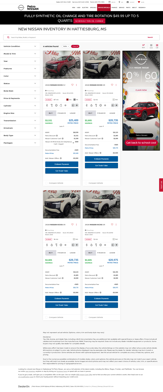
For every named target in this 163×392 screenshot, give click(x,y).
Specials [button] (93, 7)
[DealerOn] (24, 386)
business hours (62, 371)
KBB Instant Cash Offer (84, 374)
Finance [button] (114, 7)
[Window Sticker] (76, 105)
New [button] (73, 7)
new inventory (30, 371)
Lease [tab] (73, 113)
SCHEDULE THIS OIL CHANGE (89, 21)
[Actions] (76, 85)
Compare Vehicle (56, 183)
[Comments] (73, 105)
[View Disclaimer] (65, 105)
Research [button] (142, 7)
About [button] (134, 7)
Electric (85, 7)
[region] (61, 145)
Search (150, 37)
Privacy (94, 386)
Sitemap (100, 386)
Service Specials (104, 7)
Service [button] (121, 7)
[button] (78, 65)
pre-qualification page (25, 377)
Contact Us (87, 386)
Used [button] (78, 7)
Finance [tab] (62, 113)
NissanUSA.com (108, 386)
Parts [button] (128, 7)
